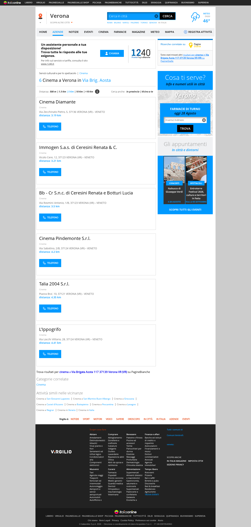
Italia (91, 410)
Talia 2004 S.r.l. (54, 284)
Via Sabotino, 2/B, (50, 248)
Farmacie (112, 472)
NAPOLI (126, 22)
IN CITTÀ (148, 419)
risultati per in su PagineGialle (185, 58)
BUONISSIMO (187, 2)
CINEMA (103, 32)
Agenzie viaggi (96, 475)
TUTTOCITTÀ (131, 2)
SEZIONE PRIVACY (175, 464)
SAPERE (120, 419)
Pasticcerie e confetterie (132, 493)
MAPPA (169, 32)
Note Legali (104, 520)
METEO (155, 32)
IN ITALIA (162, 22)
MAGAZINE (138, 32)
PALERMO (135, 22)
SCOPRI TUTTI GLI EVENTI (185, 209)
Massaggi (130, 456)
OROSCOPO (134, 419)
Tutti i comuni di (175, 429)
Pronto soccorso (115, 478)
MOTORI (98, 419)
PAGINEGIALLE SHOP (78, 2)
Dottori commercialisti (151, 455)
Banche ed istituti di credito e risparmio (153, 440)
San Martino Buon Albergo (96, 398)
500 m (53, 91)
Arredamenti (95, 437)
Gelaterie (130, 497)
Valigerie (112, 448)
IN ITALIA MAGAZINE (176, 460)
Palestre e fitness (134, 437)
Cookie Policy (127, 520)
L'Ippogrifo (50, 329)
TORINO (144, 22)
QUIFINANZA (171, 2)
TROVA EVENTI (152, 494)
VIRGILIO (40, 2)
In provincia (132, 91)
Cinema (42, 107)
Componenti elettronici (96, 463)
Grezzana (129, 398)
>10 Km (89, 91)
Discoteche (150, 483)
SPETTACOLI (196, 183)
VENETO (100, 112)
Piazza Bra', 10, (48, 294)
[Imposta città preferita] (40, 16)
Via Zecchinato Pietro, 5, (54, 112)
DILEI (144, 2)
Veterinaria (113, 494)
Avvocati (149, 459)
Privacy (115, 520)
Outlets (111, 451)
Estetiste (130, 454)
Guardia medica (115, 483)
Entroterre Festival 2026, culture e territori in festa (196, 193)
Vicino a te (147, 91)
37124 (64, 248)
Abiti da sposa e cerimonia (115, 463)
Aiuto (160, 520)
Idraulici (93, 443)
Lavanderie (113, 454)
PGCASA (97, 2)
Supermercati (132, 472)
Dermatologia (132, 462)
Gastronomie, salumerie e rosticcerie (132, 483)
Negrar (50, 410)
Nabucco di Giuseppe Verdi (174, 190)
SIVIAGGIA (156, 2)
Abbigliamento (115, 437)
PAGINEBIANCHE (113, 2)
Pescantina (107, 404)
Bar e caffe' (150, 478)
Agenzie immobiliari (150, 463)
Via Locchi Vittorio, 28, (52, 339)
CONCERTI (174, 183)
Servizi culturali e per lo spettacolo (57, 73)
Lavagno (131, 404)
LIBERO (29, 2)
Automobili (95, 497)
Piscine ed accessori (131, 441)
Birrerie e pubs (152, 480)
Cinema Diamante (57, 102)
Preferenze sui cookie (145, 520)
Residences (150, 489)
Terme (129, 445)
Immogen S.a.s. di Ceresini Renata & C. (78, 147)
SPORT (86, 419)
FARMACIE (120, 32)
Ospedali (112, 475)
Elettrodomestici (97, 440)
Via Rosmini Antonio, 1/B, (54, 203)
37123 (62, 157)
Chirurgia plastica (134, 465)
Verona (59, 15)
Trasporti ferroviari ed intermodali (95, 481)
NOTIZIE (74, 32)
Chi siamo (93, 520)
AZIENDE (58, 32)
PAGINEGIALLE (56, 2)
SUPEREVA (203, 2)
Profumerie (131, 459)
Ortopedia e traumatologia (114, 490)
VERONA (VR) (85, 112)
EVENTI (88, 32)
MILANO (117, 22)
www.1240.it (47, 63)
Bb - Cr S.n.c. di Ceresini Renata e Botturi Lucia (86, 193)
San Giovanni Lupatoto (58, 398)
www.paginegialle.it (197, 45)
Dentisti (111, 486)
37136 (72, 112)
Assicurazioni (151, 445)
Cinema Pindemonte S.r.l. (64, 238)
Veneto (72, 410)
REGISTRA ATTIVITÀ (200, 32)
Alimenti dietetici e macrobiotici (134, 476)
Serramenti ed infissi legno (96, 452)
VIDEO (109, 419)
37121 (61, 294)
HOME (43, 32)
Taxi (92, 472)
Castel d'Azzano (55, 404)
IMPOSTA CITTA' (195, 460)
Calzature (112, 445)
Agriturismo (150, 491)
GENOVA (153, 22)
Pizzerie (148, 475)
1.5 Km (62, 91)
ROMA (109, 22)
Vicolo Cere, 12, (48, 157)
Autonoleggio (96, 486)
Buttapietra (82, 404)
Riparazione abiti (116, 456)
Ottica (111, 459)
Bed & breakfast (152, 486)
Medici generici (115, 480)
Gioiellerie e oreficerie (113, 441)
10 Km (79, 91)
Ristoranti (149, 472)
